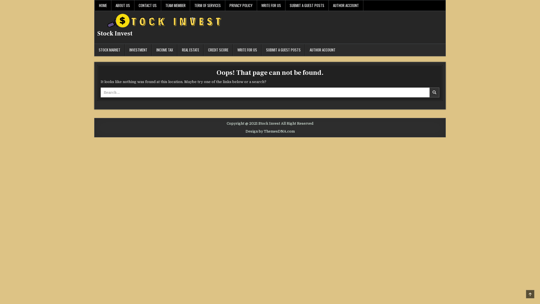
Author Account (346, 5)
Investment (138, 50)
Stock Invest (114, 33)
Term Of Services (207, 5)
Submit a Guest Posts (307, 5)
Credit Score (218, 50)
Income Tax (164, 50)
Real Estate (190, 50)
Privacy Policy (241, 5)
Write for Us (271, 5)
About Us (123, 5)
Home (103, 5)
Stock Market (109, 50)
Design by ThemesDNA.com (270, 131)
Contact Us (148, 5)
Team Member (175, 5)
